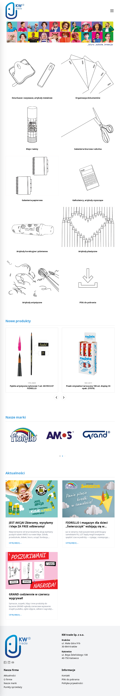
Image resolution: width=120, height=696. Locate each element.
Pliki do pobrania (88, 302)
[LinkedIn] (9, 662)
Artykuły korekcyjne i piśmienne (32, 251)
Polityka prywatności (72, 683)
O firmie (8, 679)
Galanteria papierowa (32, 200)
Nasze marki (10, 683)
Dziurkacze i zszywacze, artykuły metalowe (32, 98)
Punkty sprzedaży (13, 687)
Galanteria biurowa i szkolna (88, 149)
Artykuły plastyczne (87, 251)
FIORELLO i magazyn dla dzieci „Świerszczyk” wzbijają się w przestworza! (87, 526)
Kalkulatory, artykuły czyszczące (87, 200)
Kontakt (66, 675)
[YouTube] (12, 662)
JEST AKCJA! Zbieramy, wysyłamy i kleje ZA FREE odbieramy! (31, 524)
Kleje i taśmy (32, 149)
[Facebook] (5, 662)
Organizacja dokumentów (87, 98)
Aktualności (10, 675)
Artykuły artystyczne (32, 302)
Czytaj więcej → (15, 543)
